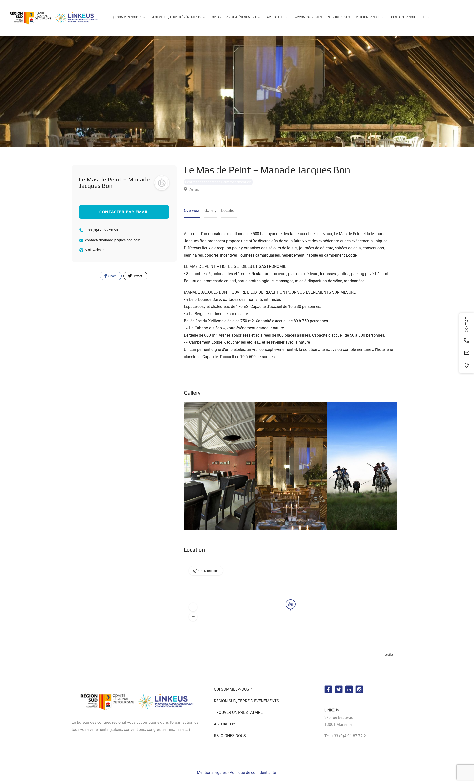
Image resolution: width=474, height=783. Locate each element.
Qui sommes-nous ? (126, 17)
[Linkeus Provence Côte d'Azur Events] (54, 18)
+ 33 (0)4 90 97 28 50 (101, 230)
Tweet (137, 276)
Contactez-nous (403, 17)
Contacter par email (124, 211)
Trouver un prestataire (238, 712)
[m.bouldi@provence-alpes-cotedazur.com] (467, 353)
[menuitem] (427, 17)
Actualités (275, 17)
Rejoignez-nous (368, 17)
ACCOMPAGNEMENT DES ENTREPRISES (322, 17)
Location (229, 210)
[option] (291, 466)
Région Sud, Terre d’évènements (176, 17)
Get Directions (208, 571)
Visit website (94, 250)
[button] (193, 607)
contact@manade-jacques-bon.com (112, 240)
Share (112, 276)
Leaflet (389, 654)
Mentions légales (212, 772)
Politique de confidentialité (253, 772)
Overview (192, 210)
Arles (193, 189)
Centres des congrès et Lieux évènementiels (218, 182)
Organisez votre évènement (234, 17)
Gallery (210, 210)
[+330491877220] (467, 340)
